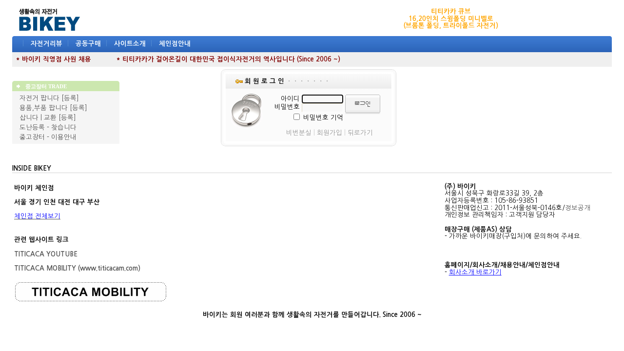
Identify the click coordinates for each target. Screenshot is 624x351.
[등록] (70, 98)
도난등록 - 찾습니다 (48, 127)
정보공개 (577, 208)
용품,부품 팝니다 (44, 108)
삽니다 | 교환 (38, 118)
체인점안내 (175, 43)
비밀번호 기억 (323, 118)
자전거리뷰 (46, 43)
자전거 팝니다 (39, 98)
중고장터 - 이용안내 (48, 137)
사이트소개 (130, 43)
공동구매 (88, 43)
